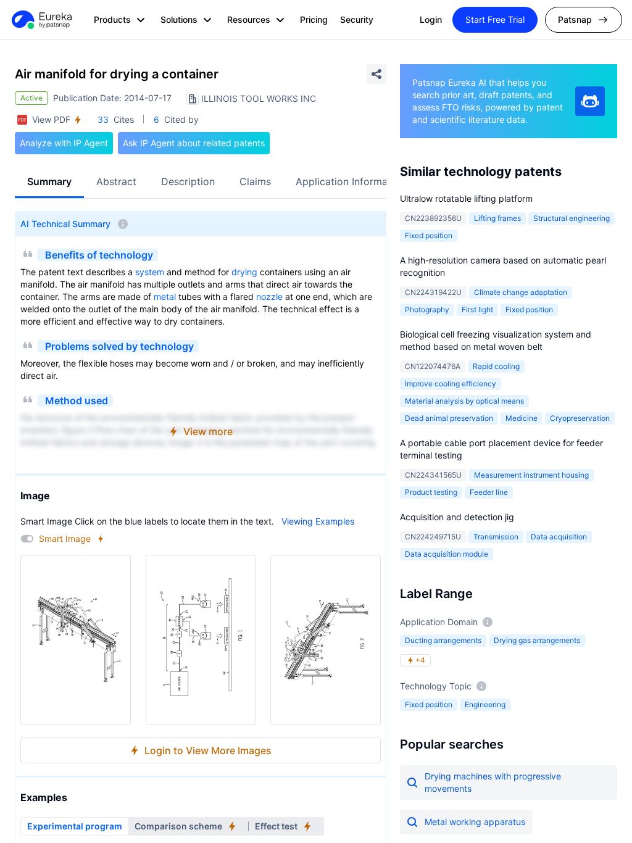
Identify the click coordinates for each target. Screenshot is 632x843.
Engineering (485, 704)
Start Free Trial (495, 19)
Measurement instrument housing (531, 475)
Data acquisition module (446, 554)
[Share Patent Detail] (376, 74)
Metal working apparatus (475, 821)
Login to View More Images (208, 750)
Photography (427, 309)
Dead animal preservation (449, 418)
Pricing (314, 19)
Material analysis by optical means (464, 400)
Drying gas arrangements (537, 640)
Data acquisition (559, 536)
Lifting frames (497, 218)
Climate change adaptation (520, 292)
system (149, 272)
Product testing (431, 492)
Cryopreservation (580, 418)
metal (165, 296)
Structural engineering (571, 218)
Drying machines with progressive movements (493, 782)
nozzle (269, 296)
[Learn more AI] (590, 101)
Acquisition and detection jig (457, 517)
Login (431, 19)
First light (477, 309)
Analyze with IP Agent (64, 143)
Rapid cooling (496, 366)
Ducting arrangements (443, 640)
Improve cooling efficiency (450, 383)
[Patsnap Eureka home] (41, 19)
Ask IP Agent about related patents (194, 143)
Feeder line (489, 492)
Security (356, 19)
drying (244, 272)
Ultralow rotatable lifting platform (466, 198)
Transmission (495, 536)
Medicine (521, 418)
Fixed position (428, 235)
